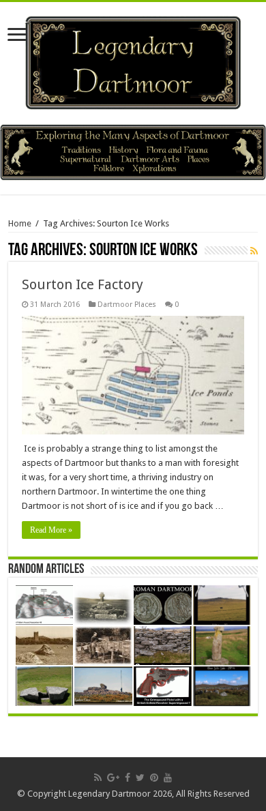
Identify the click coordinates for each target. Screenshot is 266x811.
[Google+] (113, 777)
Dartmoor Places (127, 304)
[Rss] (98, 777)
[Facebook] (127, 777)
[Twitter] (140, 777)
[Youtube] (167, 777)
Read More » (51, 530)
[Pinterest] (154, 777)
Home (19, 223)
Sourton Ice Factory (82, 284)
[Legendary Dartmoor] (133, 60)
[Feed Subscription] (254, 251)
